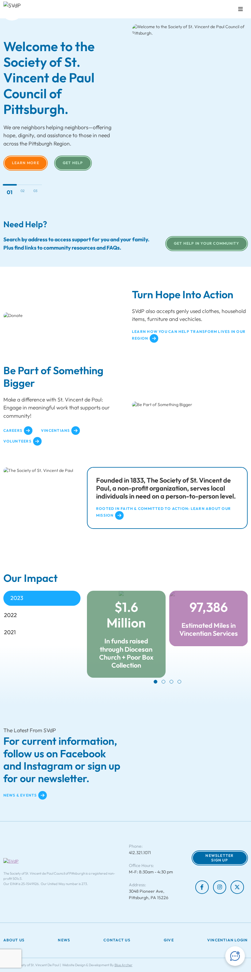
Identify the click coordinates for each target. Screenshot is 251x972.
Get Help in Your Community (206, 243)
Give (169, 940)
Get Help (73, 162)
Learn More (25, 162)
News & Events (20, 795)
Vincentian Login (227, 940)
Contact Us (116, 940)
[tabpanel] (167, 637)
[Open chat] (235, 956)
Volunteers (17, 441)
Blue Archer (123, 965)
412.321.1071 (140, 852)
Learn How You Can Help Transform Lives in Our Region (188, 335)
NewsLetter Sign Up (219, 857)
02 (22, 191)
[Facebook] (202, 887)
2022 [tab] (10, 615)
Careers (13, 430)
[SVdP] (12, 9)
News (64, 940)
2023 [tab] (16, 597)
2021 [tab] (10, 632)
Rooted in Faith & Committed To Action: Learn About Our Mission (163, 512)
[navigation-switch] (240, 9)
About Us (14, 940)
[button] (155, 682)
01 (10, 192)
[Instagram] (220, 887)
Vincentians (55, 430)
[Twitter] (237, 887)
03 (35, 191)
